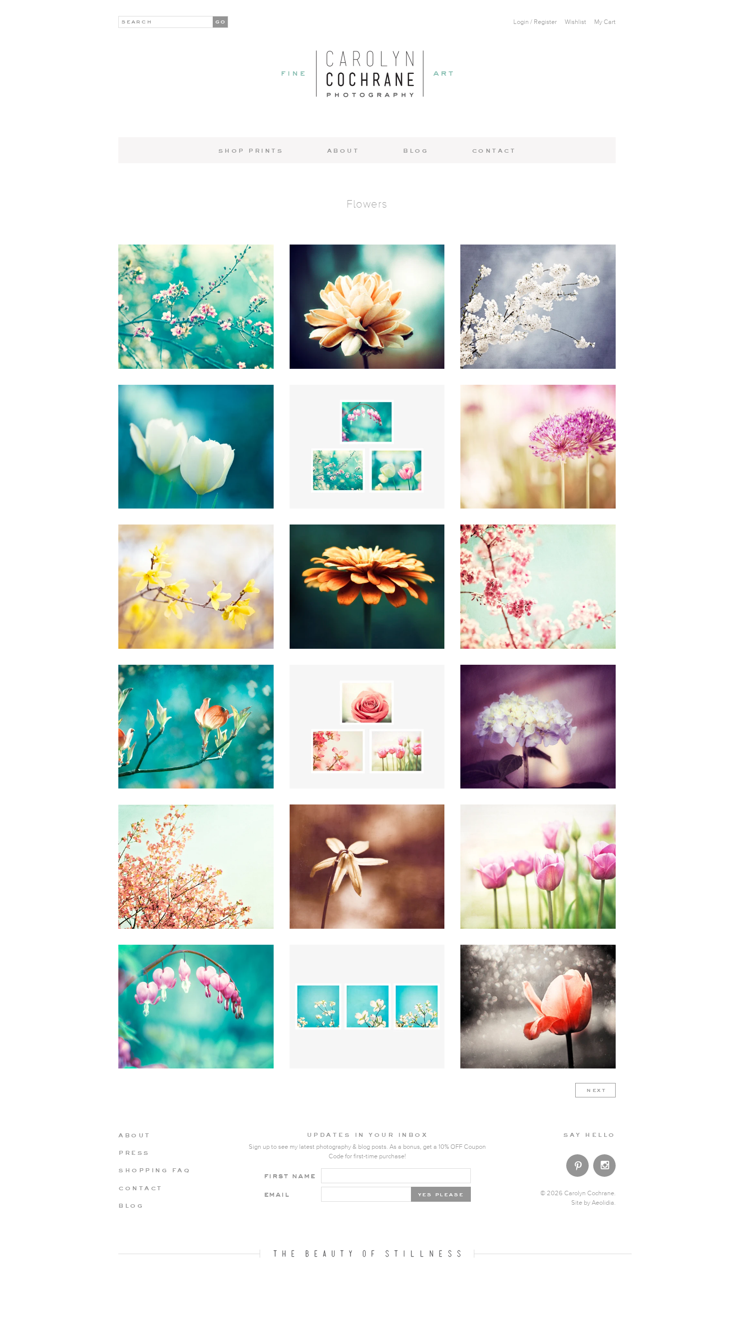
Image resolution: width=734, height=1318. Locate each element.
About (343, 150)
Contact (494, 150)
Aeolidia (603, 1203)
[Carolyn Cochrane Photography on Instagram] (604, 1166)
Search (137, 21)
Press (134, 1152)
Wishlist (575, 22)
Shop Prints (251, 150)
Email (277, 1194)
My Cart (605, 22)
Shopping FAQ (154, 1169)
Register (545, 22)
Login (521, 22)
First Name (290, 1175)
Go (221, 21)
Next (596, 1089)
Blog (415, 150)
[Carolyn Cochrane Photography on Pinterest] (577, 1167)
